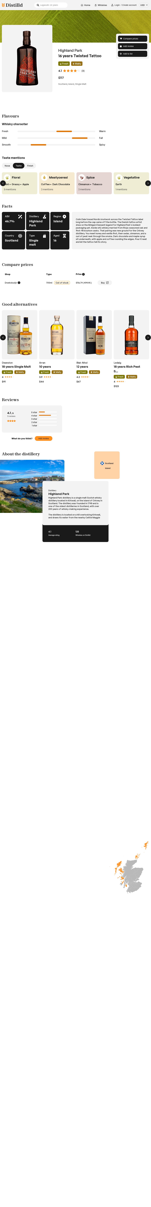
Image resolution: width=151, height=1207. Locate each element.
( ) (84, 282)
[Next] (148, 183)
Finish (30, 165)
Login (125, 5)
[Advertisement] (75, 99)
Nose (7, 165)
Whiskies (102, 5)
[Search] (38, 5)
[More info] (83, 274)
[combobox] (144, 5)
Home (87, 5)
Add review (43, 438)
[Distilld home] (12, 5)
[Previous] (3, 183)
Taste (19, 165)
